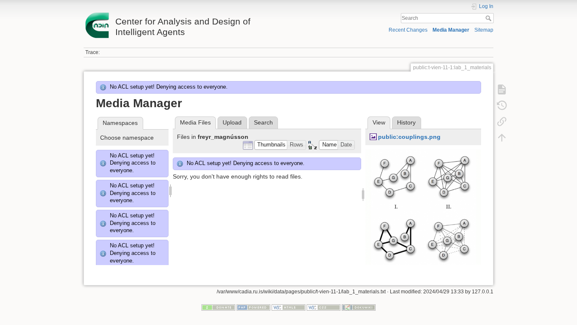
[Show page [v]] (502, 89)
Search (489, 18)
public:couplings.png (409, 136)
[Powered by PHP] (253, 307)
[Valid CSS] (323, 307)
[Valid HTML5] (288, 307)
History (406, 122)
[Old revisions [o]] (502, 106)
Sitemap (483, 30)
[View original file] (423, 213)
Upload (232, 122)
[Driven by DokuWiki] (359, 307)
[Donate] (218, 307)
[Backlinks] (502, 122)
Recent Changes (408, 30)
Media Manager (451, 30)
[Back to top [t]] (502, 138)
